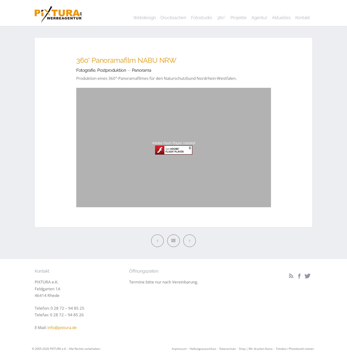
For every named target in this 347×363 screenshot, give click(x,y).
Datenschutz (227, 349)
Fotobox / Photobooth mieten (295, 349)
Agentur (259, 17)
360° (221, 17)
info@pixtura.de (62, 327)
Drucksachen (173, 17)
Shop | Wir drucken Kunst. (256, 349)
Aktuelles (281, 17)
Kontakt (302, 17)
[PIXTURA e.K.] (58, 13)
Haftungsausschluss (203, 349)
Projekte (238, 17)
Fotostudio (201, 17)
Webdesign (144, 17)
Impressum (179, 349)
